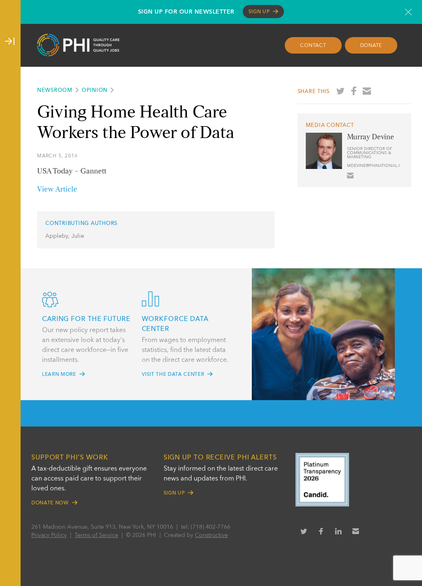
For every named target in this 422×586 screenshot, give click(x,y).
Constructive (211, 535)
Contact (313, 45)
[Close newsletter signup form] (408, 12)
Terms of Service (96, 535)
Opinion (95, 90)
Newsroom (55, 90)
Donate (371, 45)
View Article (57, 189)
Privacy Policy (49, 535)
